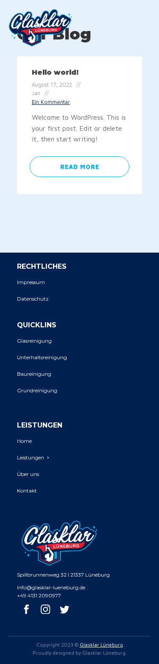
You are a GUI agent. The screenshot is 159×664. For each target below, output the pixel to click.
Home (24, 441)
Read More (79, 166)
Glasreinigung (34, 341)
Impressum (31, 282)
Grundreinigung (37, 390)
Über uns (28, 474)
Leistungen (30, 457)
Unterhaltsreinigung (42, 357)
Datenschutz (33, 298)
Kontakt (27, 490)
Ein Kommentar (51, 102)
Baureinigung (34, 374)
